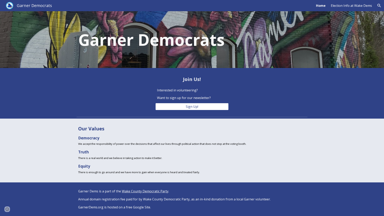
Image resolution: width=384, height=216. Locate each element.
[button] (379, 5)
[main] (153, 39)
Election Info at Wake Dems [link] (351, 5)
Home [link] (321, 5)
